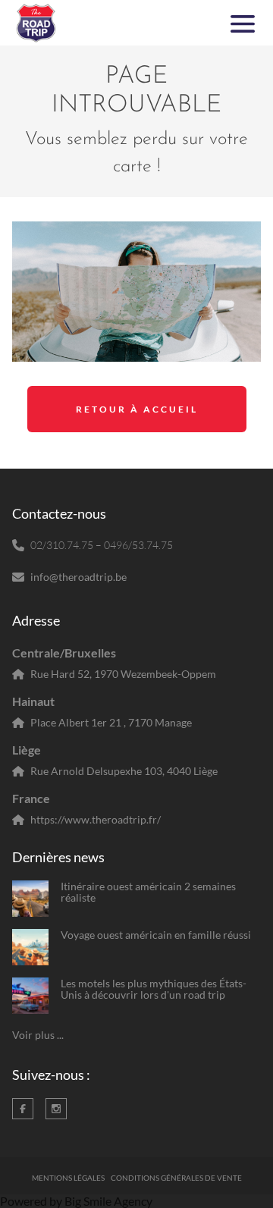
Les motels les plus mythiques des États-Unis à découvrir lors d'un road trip (153, 989)
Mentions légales (68, 1177)
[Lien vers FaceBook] (22, 1108)
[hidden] (30, 898)
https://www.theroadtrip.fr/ (95, 819)
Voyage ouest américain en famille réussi (156, 934)
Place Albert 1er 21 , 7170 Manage (111, 722)
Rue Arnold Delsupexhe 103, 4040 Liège (124, 771)
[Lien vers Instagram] (56, 1108)
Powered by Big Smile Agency (76, 1201)
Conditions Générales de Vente (176, 1177)
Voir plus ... (38, 1034)
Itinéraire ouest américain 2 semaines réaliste (148, 892)
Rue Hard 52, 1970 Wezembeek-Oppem (123, 673)
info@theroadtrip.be (78, 576)
